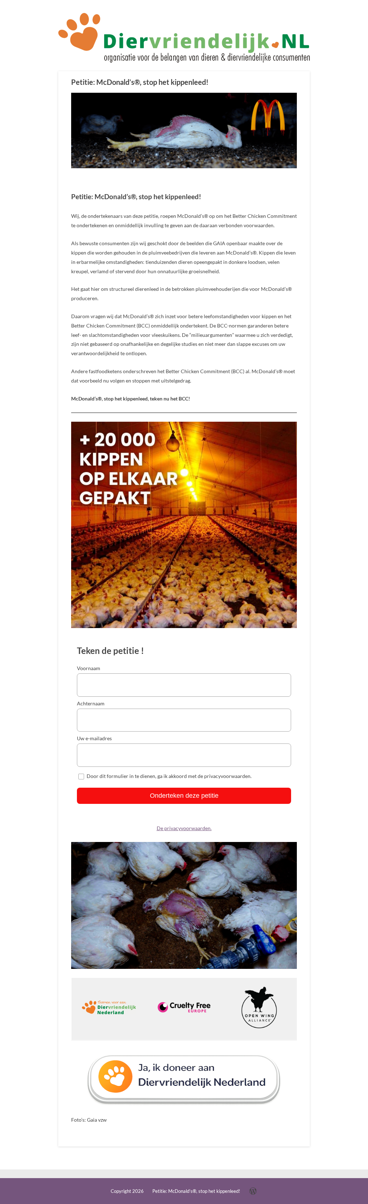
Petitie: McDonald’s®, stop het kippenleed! (139, 82)
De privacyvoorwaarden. (184, 828)
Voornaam (88, 668)
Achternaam (91, 703)
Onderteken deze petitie (184, 795)
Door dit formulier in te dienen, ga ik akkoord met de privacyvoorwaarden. (169, 776)
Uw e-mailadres (94, 738)
